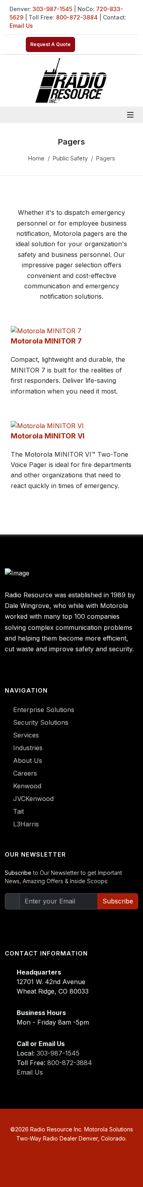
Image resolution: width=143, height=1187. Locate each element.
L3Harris (26, 824)
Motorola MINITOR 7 (46, 341)
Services (26, 735)
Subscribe (117, 901)
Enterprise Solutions (43, 710)
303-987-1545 (52, 9)
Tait (18, 811)
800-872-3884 (77, 17)
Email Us (21, 25)
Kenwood (27, 786)
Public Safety (70, 158)
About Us (27, 760)
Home (36, 158)
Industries (28, 748)
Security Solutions (40, 722)
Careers (25, 773)
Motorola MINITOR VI (48, 436)
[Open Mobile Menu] (130, 115)
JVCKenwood (33, 799)
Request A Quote (50, 44)
